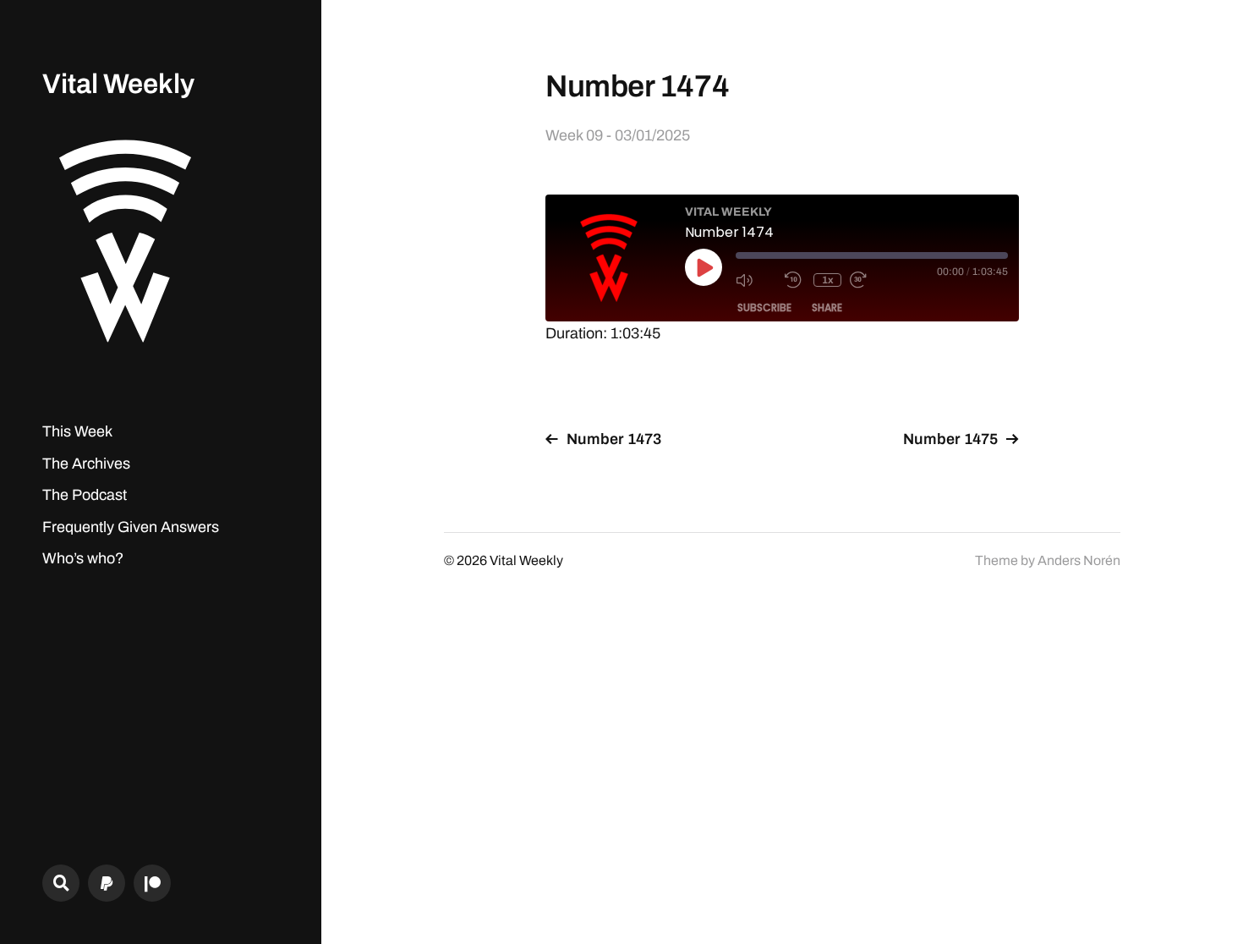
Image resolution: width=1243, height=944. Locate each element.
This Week (77, 431)
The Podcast (84, 494)
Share (827, 307)
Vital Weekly (118, 84)
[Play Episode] (703, 267)
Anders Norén (1079, 560)
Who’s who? (82, 558)
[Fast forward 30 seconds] (870, 280)
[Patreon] (152, 883)
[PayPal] (106, 883)
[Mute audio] (756, 280)
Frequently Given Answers (130, 527)
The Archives (86, 463)
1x (828, 280)
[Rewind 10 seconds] (795, 280)
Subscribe (764, 307)
